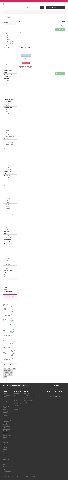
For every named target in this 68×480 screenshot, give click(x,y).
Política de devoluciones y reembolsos (17, 408)
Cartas (6, 53)
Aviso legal (16, 397)
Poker (6, 86)
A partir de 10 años (9, 169)
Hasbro (6, 64)
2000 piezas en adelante (10, 214)
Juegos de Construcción (9, 148)
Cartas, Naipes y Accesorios (7, 77)
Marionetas (7, 126)
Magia (5, 225)
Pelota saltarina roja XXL (26, 48)
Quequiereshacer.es (36, 476)
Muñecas (7, 146)
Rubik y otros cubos (8, 74)
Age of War (12, 318)
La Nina (5, 272)
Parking (6, 132)
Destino (6, 262)
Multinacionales (7, 58)
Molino (6, 260)
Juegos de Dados (8, 37)
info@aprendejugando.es (56, 398)
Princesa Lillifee (7, 239)
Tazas (5, 283)
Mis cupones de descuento (29, 402)
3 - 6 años (7, 179)
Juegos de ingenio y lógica (8, 71)
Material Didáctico (8, 249)
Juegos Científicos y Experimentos (8, 162)
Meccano (7, 154)
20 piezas (7, 200)
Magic (6, 229)
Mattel (6, 66)
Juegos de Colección (9, 41)
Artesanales (7, 45)
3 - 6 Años (7, 105)
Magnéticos (7, 31)
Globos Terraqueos (9, 247)
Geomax (7, 159)
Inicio (6, 12)
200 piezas (7, 206)
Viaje (6, 33)
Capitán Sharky (7, 241)
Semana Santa (7, 276)
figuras (4, 374)
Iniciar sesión (62, 1)
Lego (6, 152)
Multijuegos (7, 39)
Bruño (6, 256)
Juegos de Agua (7, 185)
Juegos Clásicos (7, 27)
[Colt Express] (5, 341)
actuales (5, 370)
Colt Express (12, 339)
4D (6, 216)
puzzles (13, 368)
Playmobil (7, 134)
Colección (7, 82)
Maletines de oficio (9, 144)
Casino (5, 93)
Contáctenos (55, 1)
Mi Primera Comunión (8, 270)
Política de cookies (17, 403)
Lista (64, 25)
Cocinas (7, 128)
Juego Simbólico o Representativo (8, 123)
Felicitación (6, 287)
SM (6, 266)
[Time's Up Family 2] (6, 352)
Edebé (6, 268)
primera (5, 376)
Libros (5, 252)
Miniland (7, 115)
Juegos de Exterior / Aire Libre (9, 172)
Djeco (6, 117)
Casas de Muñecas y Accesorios (9, 137)
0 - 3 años (7, 177)
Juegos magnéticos (8, 291)
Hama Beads (6, 194)
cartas (11, 372)
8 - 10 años (7, 167)
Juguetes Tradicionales (9, 99)
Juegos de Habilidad (9, 43)
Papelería (6, 243)
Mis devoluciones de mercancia (30, 395)
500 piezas (7, 208)
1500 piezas (7, 212)
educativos (10, 374)
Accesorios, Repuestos (8, 97)
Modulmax (7, 157)
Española (7, 88)
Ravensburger (8, 113)
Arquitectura (7, 150)
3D (6, 218)
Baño (6, 187)
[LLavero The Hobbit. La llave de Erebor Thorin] (6, 306)
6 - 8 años (7, 165)
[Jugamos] (12, 5)
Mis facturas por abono (29, 397)
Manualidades (7, 175)
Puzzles (5, 196)
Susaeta (7, 254)
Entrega (15, 395)
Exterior (6, 189)
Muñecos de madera (9, 142)
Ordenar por (21, 24)
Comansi (7, 130)
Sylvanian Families (8, 192)
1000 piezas (7, 210)
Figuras (5, 274)
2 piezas (7, 221)
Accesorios (7, 90)
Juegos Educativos (8, 107)
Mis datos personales (28, 400)
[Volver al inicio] (4, 17)
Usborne (7, 258)
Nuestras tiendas (17, 393)
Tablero (6, 51)
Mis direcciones (27, 398)
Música (5, 233)
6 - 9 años (7, 181)
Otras (6, 119)
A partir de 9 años (8, 183)
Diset (6, 68)
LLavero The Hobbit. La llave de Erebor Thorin (13, 305)
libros (9, 368)
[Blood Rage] (5, 330)
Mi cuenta (27, 391)
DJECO (5, 285)
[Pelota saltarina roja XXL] (26, 38)
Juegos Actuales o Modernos (8, 48)
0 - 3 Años (7, 103)
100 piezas (7, 204)
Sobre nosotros (17, 398)
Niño (6, 84)
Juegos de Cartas (8, 35)
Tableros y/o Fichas (9, 29)
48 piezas (7, 202)
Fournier (7, 80)
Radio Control (7, 231)
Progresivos (7, 198)
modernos (10, 370)
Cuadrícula (61, 25)
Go (4, 55)
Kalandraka (7, 264)
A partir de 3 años (8, 237)
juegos (4, 368)
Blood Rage (12, 329)
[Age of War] (5, 320)
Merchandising (7, 281)
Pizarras (7, 245)
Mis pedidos (26, 393)
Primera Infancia (7, 101)
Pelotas (5, 278)
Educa (6, 62)
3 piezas (7, 223)
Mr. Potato (7, 140)
